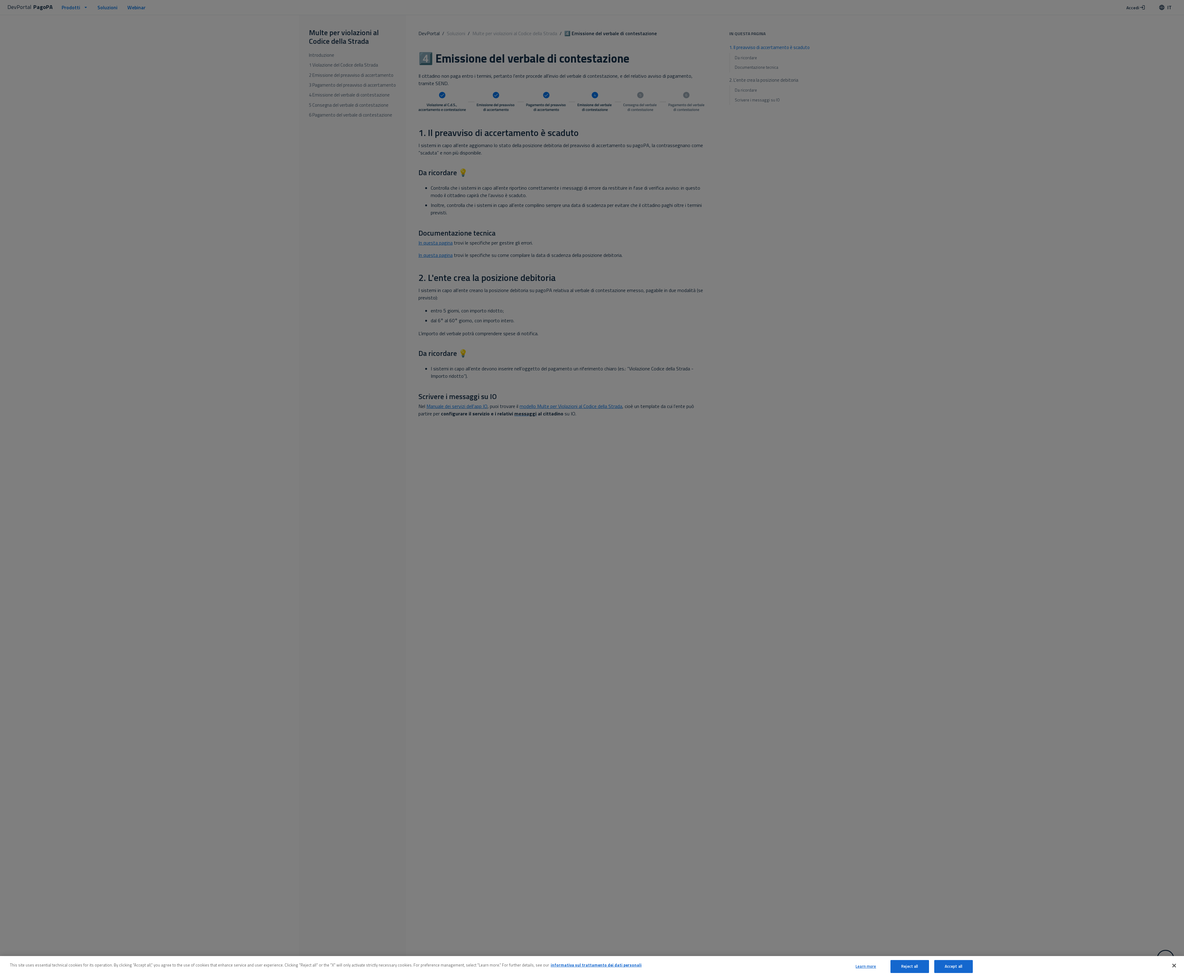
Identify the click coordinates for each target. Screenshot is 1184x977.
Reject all (909, 966)
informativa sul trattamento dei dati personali (596, 965)
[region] (592, 966)
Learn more (866, 966)
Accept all (953, 966)
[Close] (1174, 965)
